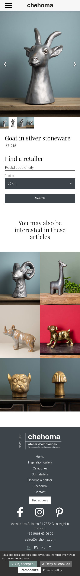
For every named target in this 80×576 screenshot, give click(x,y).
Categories (40, 468)
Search (40, 198)
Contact (40, 492)
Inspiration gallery (40, 462)
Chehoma (40, 486)
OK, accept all (24, 564)
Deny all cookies (57, 564)
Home (40, 457)
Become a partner (40, 480)
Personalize (29, 570)
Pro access (40, 500)
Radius (9, 176)
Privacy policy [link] (52, 570)
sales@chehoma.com (40, 539)
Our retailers (40, 474)
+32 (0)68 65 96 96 (40, 534)
